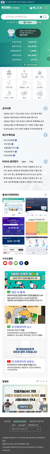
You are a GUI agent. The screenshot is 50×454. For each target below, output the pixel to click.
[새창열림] (31, 7)
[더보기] (45, 108)
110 (27, 444)
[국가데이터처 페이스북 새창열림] (21, 263)
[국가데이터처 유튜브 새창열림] (5, 263)
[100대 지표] (13, 207)
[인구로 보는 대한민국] (37, 246)
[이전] (41, 381)
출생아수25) (16, 46)
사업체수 (28, 22)
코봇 (11, 33)
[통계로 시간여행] (13, 246)
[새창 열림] (25, 287)
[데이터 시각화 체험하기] (37, 207)
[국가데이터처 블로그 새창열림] (16, 263)
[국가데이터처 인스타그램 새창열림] (10, 263)
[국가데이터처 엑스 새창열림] (26, 263)
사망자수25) (16, 55)
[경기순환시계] (37, 226)
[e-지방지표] (13, 226)
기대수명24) (16, 60)
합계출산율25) (15, 51)
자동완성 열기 (41, 17)
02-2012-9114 (13, 444)
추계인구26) (16, 42)
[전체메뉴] (46, 8)
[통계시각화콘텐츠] (45, 195)
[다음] (46, 381)
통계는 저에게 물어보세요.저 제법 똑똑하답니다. (28, 33)
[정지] (44, 381)
